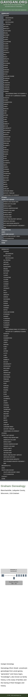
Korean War (7, 214)
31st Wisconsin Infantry (11, 223)
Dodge (6, 65)
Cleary (6, 39)
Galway (6, 100)
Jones (5, 106)
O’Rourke (7, 139)
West (5, 182)
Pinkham (6, 143)
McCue (6, 126)
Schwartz (7, 162)
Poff (5, 147)
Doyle (5, 74)
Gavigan (6, 15)
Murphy (6, 134)
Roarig (6, 154)
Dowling (6, 69)
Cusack (6, 46)
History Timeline (9, 193)
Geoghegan (9, 18)
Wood (5, 184)
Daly (5, 54)
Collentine (7, 41)
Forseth (6, 98)
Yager (6, 186)
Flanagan (7, 82)
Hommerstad (8, 102)
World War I (7, 206)
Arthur (6, 26)
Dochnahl (7, 63)
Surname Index (8, 191)
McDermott (7, 128)
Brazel (6, 33)
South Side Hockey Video (12, 236)
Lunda (5, 121)
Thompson (7, 173)
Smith (5, 165)
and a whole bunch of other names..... (14, 6)
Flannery (7, 89)
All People (7, 24)
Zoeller (6, 188)
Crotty (6, 50)
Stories (4, 197)
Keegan (6, 108)
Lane (5, 113)
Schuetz (6, 160)
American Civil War (10, 204)
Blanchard (7, 30)
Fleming (6, 91)
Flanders (7, 85)
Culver (6, 43)
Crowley (6, 52)
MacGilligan (9, 22)
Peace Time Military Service (13, 219)
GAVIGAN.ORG (14, 2)
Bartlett (6, 28)
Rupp (5, 156)
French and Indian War (11, 201)
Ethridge (7, 78)
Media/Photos (6, 230)
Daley (5, 56)
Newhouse (7, 136)
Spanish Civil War (9, 210)
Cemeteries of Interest (11, 195)
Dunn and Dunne (9, 76)
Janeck (6, 104)
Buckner (6, 35)
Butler (6, 37)
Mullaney (7, 132)
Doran (6, 67)
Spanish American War (11, 208)
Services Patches (9, 221)
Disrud (6, 61)
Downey (6, 72)
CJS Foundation (9, 238)
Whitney (6, 178)
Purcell (6, 149)
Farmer (6, 80)
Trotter (6, 175)
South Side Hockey (8, 234)
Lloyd (5, 117)
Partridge (7, 141)
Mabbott (6, 124)
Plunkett (7, 145)
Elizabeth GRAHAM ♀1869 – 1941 (14, 582)
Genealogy (5, 13)
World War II (8, 212)
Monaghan (7, 130)
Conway (6, 48)
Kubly (5, 111)
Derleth (6, 59)
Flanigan (6, 87)
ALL (3, 575)
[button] (14, 246)
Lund (5, 119)
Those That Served (8, 199)
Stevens (6, 169)
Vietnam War (8, 217)
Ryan (5, 158)
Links (3, 232)
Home (3, 242)
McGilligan (7, 20)
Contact (4, 240)
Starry (6, 167)
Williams (6, 180)
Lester (6, 115)
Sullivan (6, 171)
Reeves (6, 152)
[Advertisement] (14, 536)
